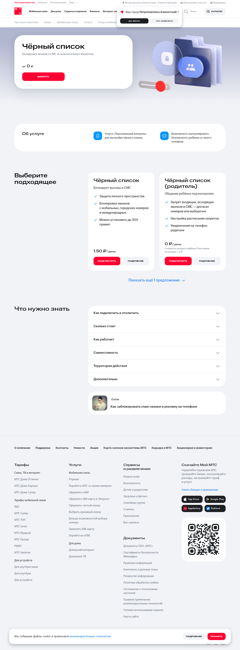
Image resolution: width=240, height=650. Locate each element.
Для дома (75, 543)
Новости (79, 448)
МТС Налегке (22, 553)
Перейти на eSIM (79, 536)
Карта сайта (131, 617)
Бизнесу (42, 2)
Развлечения (131, 477)
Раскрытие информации (138, 576)
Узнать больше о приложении (200, 490)
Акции (94, 448)
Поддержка (42, 448)
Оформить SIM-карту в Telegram (89, 499)
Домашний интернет (82, 550)
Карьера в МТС (162, 448)
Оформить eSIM (79, 492)
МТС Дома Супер (25, 492)
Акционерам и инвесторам (194, 448)
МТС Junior (20, 526)
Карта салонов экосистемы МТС (125, 448)
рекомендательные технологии (90, 636)
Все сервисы (131, 522)
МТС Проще (21, 539)
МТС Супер (21, 513)
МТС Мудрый (22, 533)
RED (16, 507)
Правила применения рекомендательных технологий (142, 602)
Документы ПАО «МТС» (138, 546)
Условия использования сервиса (143, 610)
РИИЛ (17, 546)
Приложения (131, 516)
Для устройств (23, 560)
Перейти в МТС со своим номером (90, 486)
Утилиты (128, 509)
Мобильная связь (79, 473)
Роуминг (74, 479)
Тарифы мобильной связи (30, 500)
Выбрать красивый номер (85, 512)
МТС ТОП (19, 520)
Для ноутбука (22, 573)
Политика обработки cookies (141, 583)
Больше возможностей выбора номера (88, 520)
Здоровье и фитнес (135, 496)
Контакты (62, 448)
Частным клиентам (24, 2)
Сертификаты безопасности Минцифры (140, 554)
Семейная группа (134, 503)
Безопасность (131, 483)
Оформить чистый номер (84, 505)
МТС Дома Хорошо (26, 486)
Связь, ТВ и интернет (27, 473)
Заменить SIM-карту (81, 529)
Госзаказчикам (58, 2)
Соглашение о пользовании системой (140, 591)
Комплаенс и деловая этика (140, 570)
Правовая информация (137, 563)
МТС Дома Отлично (26, 479)
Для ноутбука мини (26, 567)
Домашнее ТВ (77, 556)
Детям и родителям (135, 490)
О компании (22, 448)
